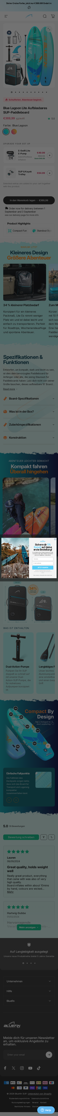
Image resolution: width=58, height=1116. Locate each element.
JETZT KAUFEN (43, 568)
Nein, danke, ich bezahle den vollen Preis (43, 575)
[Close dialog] (55, 539)
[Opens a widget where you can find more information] (46, 1110)
